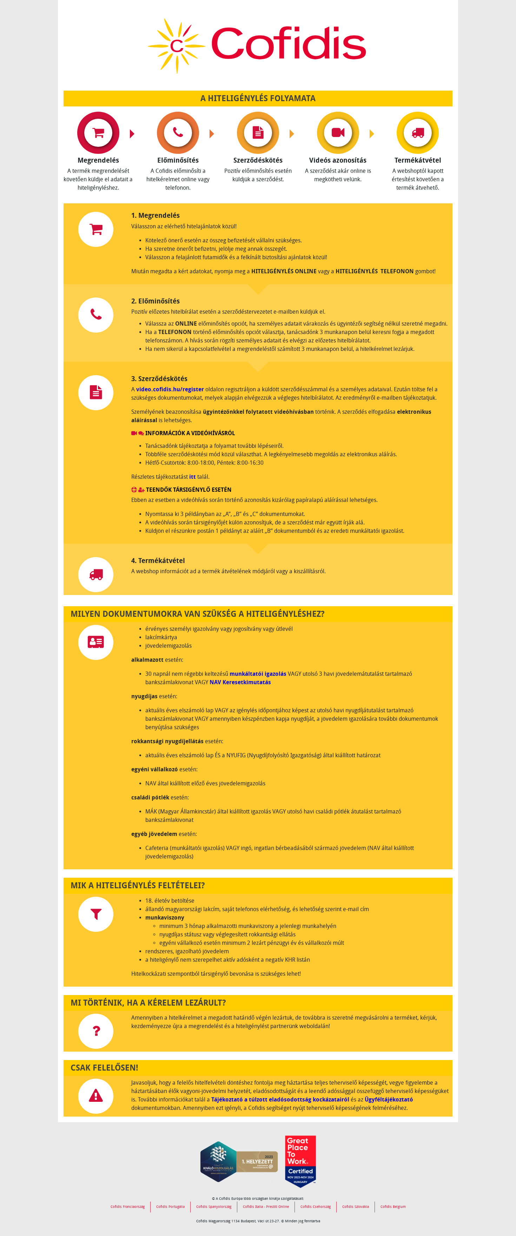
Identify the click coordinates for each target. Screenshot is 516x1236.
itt (192, 476)
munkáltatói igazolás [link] (258, 674)
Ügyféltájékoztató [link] (389, 1099)
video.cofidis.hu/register (170, 389)
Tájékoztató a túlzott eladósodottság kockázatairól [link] (280, 1099)
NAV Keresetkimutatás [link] (240, 682)
